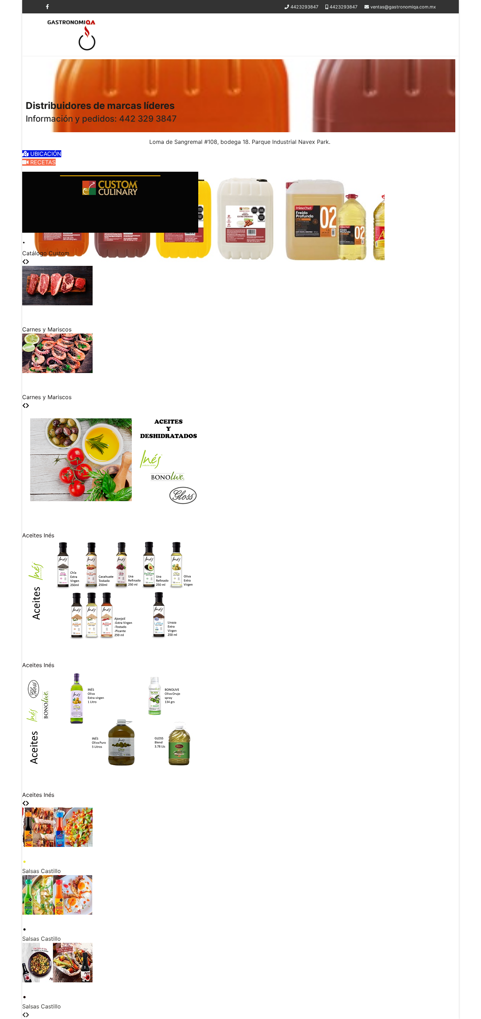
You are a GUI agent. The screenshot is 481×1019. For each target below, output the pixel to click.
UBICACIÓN (45, 153)
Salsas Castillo (41, 870)
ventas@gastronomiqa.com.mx (403, 7)
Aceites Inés (38, 535)
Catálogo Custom (45, 253)
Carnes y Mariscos (46, 329)
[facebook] (47, 7)
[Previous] (24, 261)
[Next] (27, 261)
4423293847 (304, 7)
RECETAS (42, 162)
